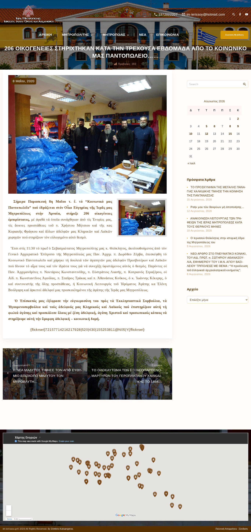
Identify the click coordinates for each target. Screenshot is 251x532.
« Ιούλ (191, 163)
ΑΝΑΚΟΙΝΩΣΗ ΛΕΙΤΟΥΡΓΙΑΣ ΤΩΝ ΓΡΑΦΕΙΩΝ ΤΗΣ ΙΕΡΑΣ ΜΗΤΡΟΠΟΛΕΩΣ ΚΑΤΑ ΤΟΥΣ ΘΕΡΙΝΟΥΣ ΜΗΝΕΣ (214, 222)
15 (230, 133)
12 (206, 133)
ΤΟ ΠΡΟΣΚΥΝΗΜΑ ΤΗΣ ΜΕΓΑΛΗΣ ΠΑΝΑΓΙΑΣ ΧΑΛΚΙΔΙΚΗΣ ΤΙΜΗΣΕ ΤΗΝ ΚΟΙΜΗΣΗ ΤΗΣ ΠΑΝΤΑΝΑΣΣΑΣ (216, 191)
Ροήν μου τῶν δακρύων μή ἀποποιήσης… (217, 206)
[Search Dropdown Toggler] (233, 15)
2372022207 (168, 14)
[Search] (244, 84)
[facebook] (240, 15)
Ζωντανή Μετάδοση (234, 35)
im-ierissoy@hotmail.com (206, 14)
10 (190, 133)
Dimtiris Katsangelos (62, 529)
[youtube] (246, 15)
